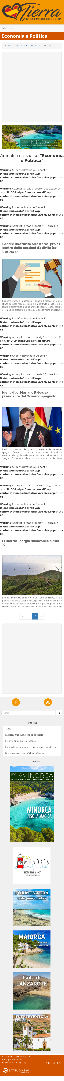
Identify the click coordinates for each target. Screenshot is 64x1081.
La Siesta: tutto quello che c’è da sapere (24, 735)
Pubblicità (50, 1063)
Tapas (8, 729)
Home (8, 45)
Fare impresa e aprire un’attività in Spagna (24, 753)
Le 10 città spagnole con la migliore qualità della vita (30, 747)
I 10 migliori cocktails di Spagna (20, 741)
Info (59, 1063)
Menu (6, 28)
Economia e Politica (28, 45)
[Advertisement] (32, 87)
